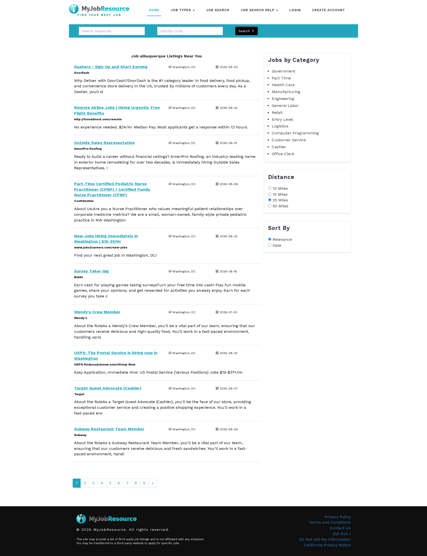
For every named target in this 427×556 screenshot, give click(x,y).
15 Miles (280, 194)
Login (295, 10)
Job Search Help (258, 10)
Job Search (217, 10)
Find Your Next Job (99, 15)
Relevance (282, 239)
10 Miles (280, 188)
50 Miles (280, 206)
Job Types (181, 10)
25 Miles (280, 200)
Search (244, 31)
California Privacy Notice (327, 545)
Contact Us (340, 528)
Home (154, 10)
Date (277, 245)
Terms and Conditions (330, 522)
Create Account (328, 10)
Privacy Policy (338, 516)
